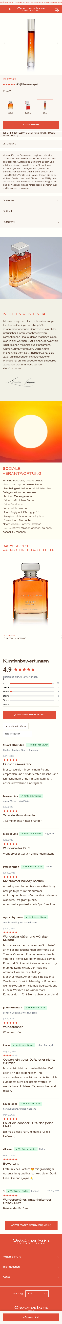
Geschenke (10, 144)
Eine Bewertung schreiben (31, 715)
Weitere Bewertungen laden (31, 1225)
